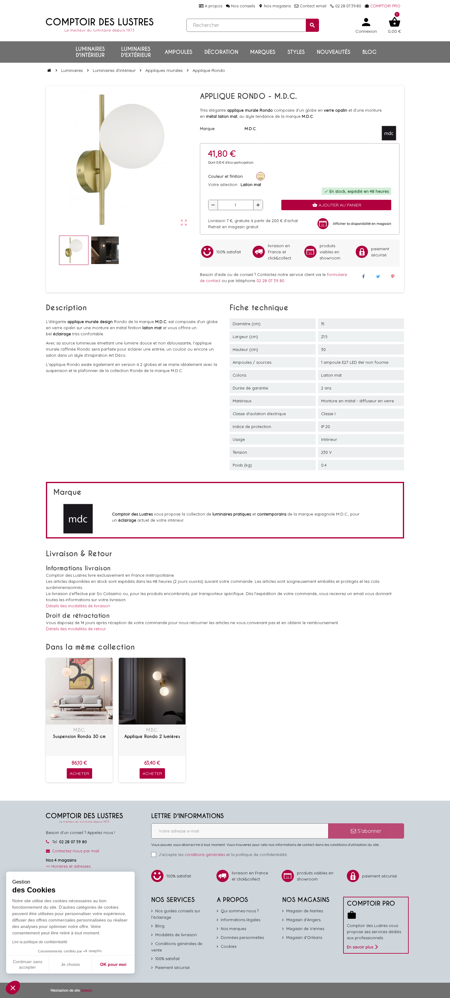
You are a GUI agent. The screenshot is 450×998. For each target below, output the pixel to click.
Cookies (228, 946)
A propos (213, 5)
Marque (207, 128)
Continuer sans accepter (27, 964)
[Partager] (363, 276)
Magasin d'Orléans (304, 937)
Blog (369, 52)
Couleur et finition (225, 176)
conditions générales (205, 854)
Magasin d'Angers (303, 919)
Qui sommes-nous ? (240, 910)
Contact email (312, 5)
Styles (296, 52)
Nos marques (233, 928)
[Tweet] (378, 276)
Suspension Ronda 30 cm (79, 736)
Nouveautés (333, 52)
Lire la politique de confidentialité (39, 942)
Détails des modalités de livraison (78, 605)
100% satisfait (167, 958)
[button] (13, 987)
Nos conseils (242, 5)
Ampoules (178, 52)
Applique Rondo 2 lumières (152, 736)
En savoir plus (360, 946)
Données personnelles (242, 937)
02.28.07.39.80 (345, 5)
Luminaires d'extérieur (136, 52)
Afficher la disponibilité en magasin (362, 223)
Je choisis (70, 964)
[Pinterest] (392, 276)
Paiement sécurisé (172, 967)
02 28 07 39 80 (270, 280)
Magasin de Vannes (305, 928)
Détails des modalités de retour (76, 628)
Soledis (86, 990)
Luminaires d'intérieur (90, 52)
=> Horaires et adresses (68, 866)
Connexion (366, 25)
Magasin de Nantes (304, 910)
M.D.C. (79, 729)
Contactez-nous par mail (75, 850)
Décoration (221, 52)
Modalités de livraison (176, 934)
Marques (262, 52)
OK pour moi (113, 964)
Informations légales (240, 919)
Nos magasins (275, 5)
